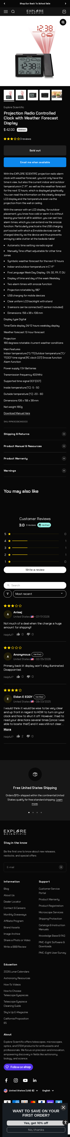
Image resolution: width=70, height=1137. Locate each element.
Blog (6, 888)
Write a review (35, 570)
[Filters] (8, 594)
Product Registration (51, 905)
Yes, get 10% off (36, 1123)
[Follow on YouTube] (25, 1080)
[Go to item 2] (21, 95)
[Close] (63, 1107)
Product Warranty (49, 899)
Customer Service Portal (49, 890)
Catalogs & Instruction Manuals (52, 927)
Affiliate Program (14, 921)
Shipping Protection (50, 918)
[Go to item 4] (45, 95)
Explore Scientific (14, 107)
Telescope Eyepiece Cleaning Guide (15, 1003)
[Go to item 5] (57, 95)
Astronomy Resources (17, 978)
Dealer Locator (12, 901)
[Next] (65, 3)
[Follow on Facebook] (6, 1080)
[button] (12, 139)
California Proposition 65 (16, 1020)
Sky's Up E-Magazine (16, 1012)
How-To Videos (12, 984)
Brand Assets (12, 927)
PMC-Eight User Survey (52, 952)
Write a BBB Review (15, 946)
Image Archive (12, 933)
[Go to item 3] (33, 95)
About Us (9, 895)
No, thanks (36, 1130)
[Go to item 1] (9, 95)
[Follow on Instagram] (15, 1080)
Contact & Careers (15, 908)
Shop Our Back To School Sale (35, 3)
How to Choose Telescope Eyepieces (16, 993)
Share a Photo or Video (17, 940)
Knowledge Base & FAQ (52, 935)
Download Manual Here (17, 413)
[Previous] (4, 3)
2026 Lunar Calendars (16, 971)
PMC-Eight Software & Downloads (52, 944)
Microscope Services (51, 912)
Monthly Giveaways (15, 914)
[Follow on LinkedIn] (34, 1080)
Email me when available (35, 162)
